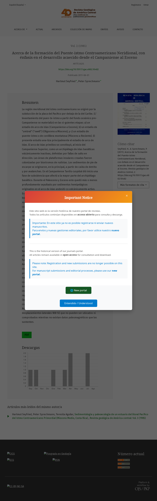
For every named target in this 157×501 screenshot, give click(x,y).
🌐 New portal (78, 290)
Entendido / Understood (78, 303)
